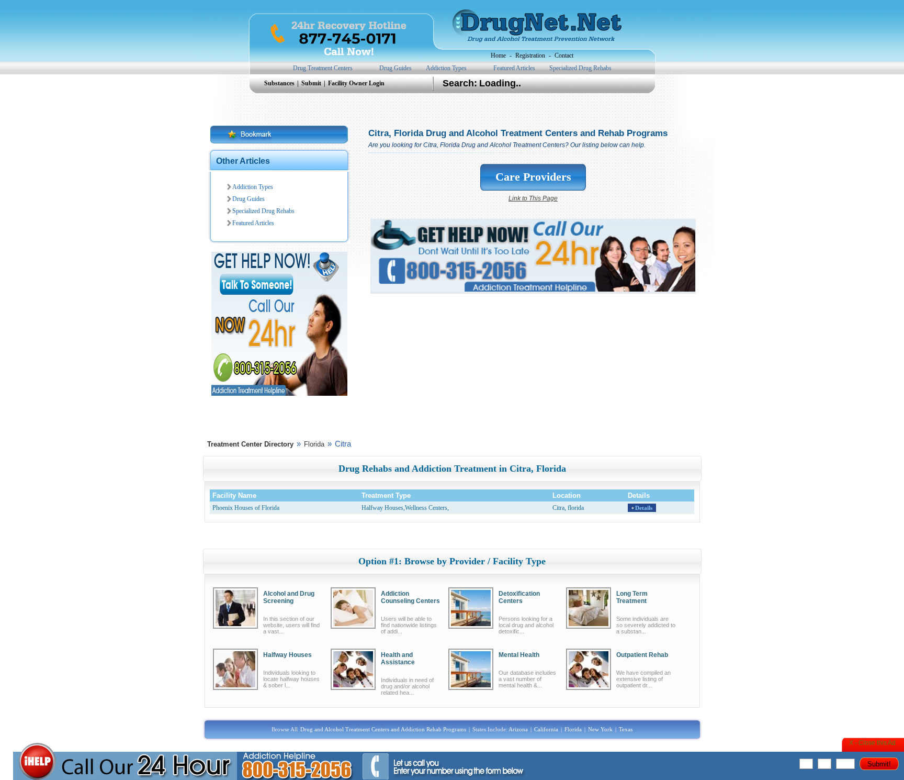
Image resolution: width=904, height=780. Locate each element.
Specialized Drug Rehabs (580, 68)
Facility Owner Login (356, 83)
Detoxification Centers (519, 597)
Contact (564, 55)
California (546, 729)
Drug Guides (395, 68)
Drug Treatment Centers (323, 68)
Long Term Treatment (632, 597)
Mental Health (519, 655)
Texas (625, 729)
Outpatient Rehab (642, 655)
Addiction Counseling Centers (410, 597)
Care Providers (533, 176)
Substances (280, 83)
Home (498, 55)
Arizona (518, 729)
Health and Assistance (398, 658)
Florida (314, 444)
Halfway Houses (287, 655)
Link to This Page (533, 198)
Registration (530, 55)
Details (643, 508)
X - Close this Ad (872, 742)
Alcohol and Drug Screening (288, 597)
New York (600, 729)
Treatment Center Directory (250, 444)
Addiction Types (446, 68)
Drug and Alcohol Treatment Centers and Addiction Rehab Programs (383, 729)
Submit (312, 83)
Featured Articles (514, 68)
